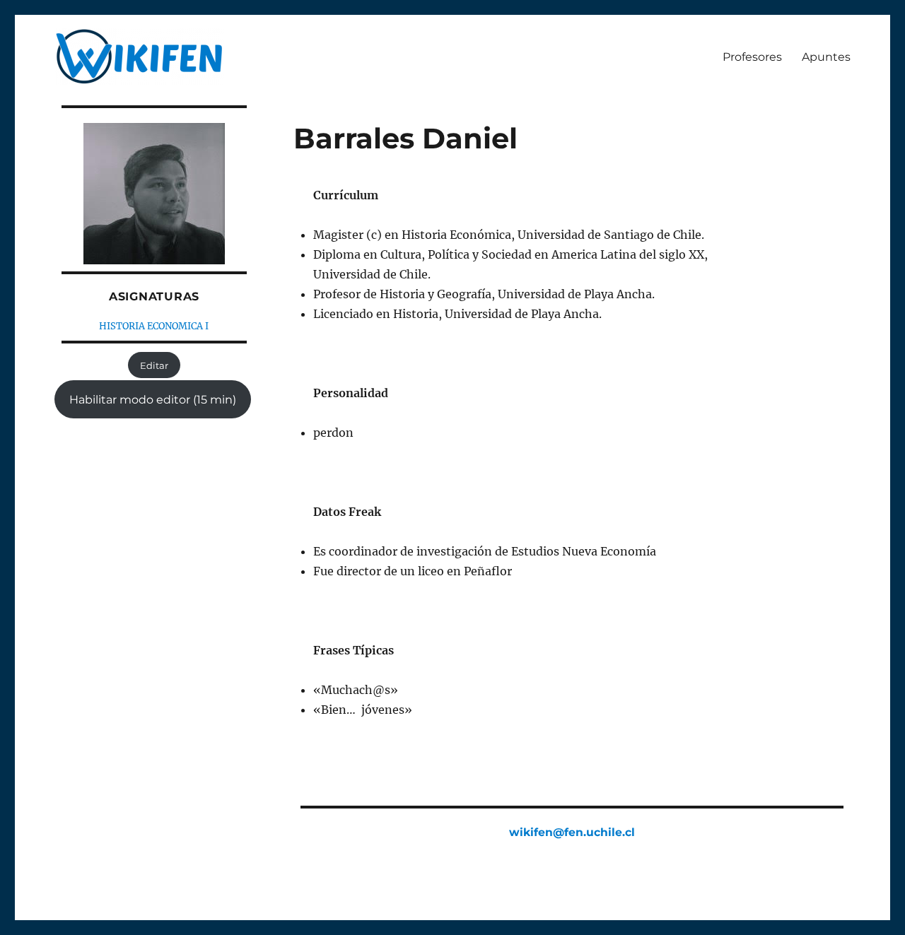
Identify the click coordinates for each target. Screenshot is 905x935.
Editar (154, 365)
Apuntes (826, 57)
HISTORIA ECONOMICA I (154, 326)
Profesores (752, 57)
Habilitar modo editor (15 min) (152, 399)
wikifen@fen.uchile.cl (572, 832)
